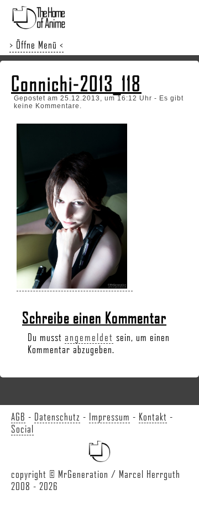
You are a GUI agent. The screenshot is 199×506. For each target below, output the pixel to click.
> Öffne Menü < (36, 45)
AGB (18, 417)
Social (22, 429)
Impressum (109, 417)
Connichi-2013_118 (76, 83)
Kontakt (153, 417)
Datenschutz (57, 417)
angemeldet (89, 337)
